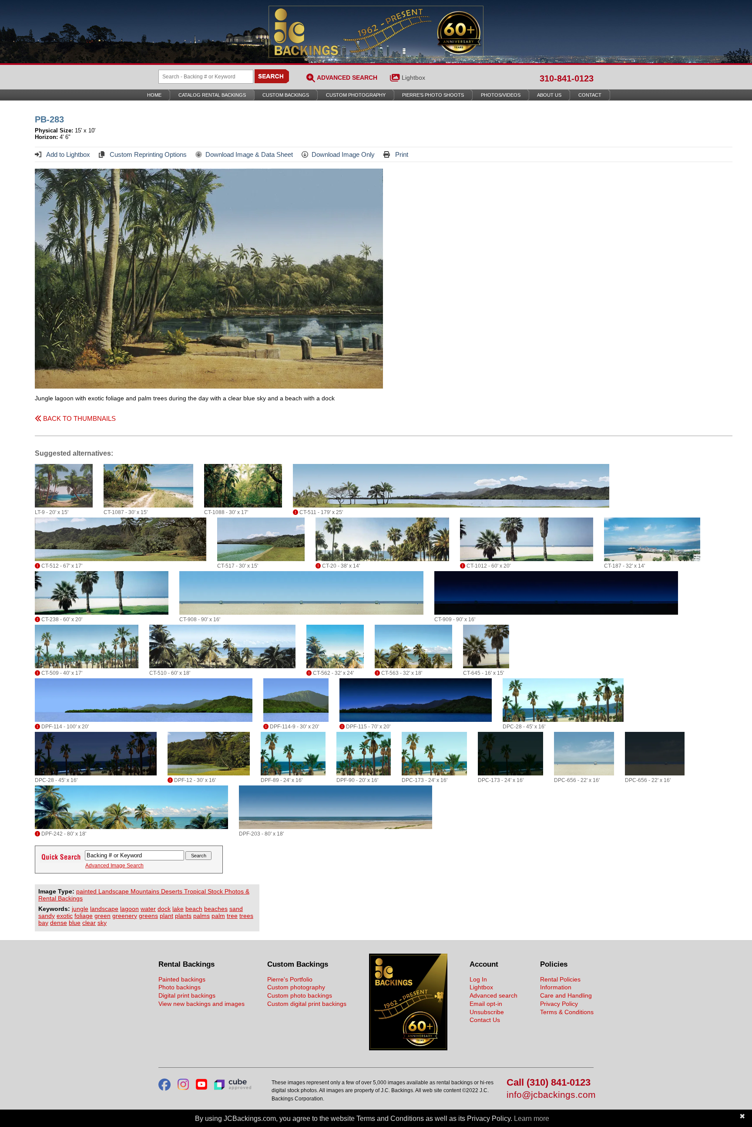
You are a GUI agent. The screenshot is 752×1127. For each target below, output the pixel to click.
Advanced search (493, 995)
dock (164, 908)
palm (218, 915)
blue (75, 922)
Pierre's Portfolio (289, 979)
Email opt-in (486, 1003)
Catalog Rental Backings (212, 95)
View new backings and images (201, 1003)
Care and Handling (566, 995)
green (102, 915)
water (148, 908)
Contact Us (485, 1019)
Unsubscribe (487, 1012)
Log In (478, 979)
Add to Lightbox (67, 154)
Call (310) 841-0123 (549, 1083)
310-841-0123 (567, 78)
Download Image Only (343, 154)
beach (193, 908)
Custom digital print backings (306, 1003)
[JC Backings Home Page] (408, 1048)
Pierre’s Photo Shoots (433, 95)
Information (555, 987)
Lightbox (413, 77)
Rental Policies (560, 979)
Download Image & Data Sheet (249, 154)
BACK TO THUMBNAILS (78, 418)
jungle (80, 908)
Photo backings (179, 987)
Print (400, 154)
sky (102, 922)
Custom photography (296, 987)
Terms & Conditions (567, 1012)
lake (178, 908)
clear (89, 922)
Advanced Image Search (114, 866)
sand (236, 908)
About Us (549, 95)
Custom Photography (356, 95)
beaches (216, 908)
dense (58, 922)
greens (148, 915)
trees (246, 915)
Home (154, 95)
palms (201, 915)
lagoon (129, 908)
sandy (46, 915)
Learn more (531, 1118)
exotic (65, 915)
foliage (83, 915)
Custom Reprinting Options (147, 154)
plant (166, 915)
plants (183, 915)
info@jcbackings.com (550, 1095)
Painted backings (181, 979)
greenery (124, 915)
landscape (104, 908)
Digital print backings (186, 995)
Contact (589, 95)
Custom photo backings (299, 995)
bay (43, 922)
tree (232, 915)
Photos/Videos (500, 95)
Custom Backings (285, 95)
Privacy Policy (559, 1003)
